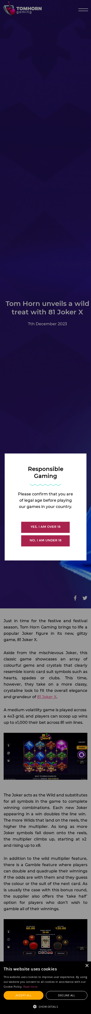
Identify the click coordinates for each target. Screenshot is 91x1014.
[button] (45, 1006)
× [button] (87, 966)
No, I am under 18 (45, 540)
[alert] (45, 987)
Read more (30, 986)
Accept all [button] (24, 995)
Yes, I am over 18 (45, 527)
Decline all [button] (66, 995)
